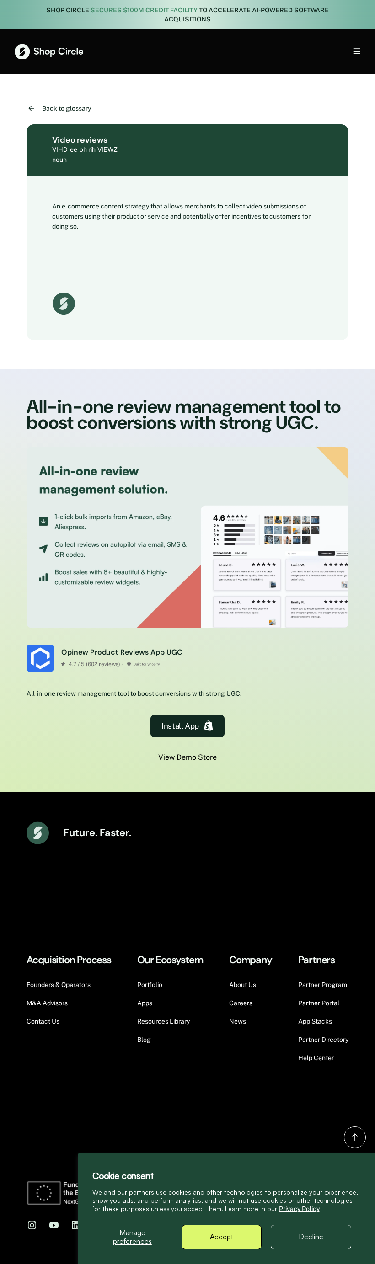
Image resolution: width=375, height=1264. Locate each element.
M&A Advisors (47, 1003)
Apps (144, 1003)
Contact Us (43, 1021)
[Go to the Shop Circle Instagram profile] (32, 1224)
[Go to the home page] (49, 51)
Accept (221, 1236)
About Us (242, 984)
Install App (179, 726)
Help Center (316, 1057)
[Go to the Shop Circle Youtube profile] (53, 1224)
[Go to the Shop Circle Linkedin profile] (75, 1224)
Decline (311, 1236)
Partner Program (322, 984)
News (237, 1021)
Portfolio (149, 984)
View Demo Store (187, 757)
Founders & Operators (59, 984)
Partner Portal (318, 1003)
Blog (144, 1039)
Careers (240, 1003)
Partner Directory (323, 1039)
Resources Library (163, 1021)
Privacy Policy (299, 1208)
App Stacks (315, 1021)
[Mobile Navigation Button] (341, 51)
